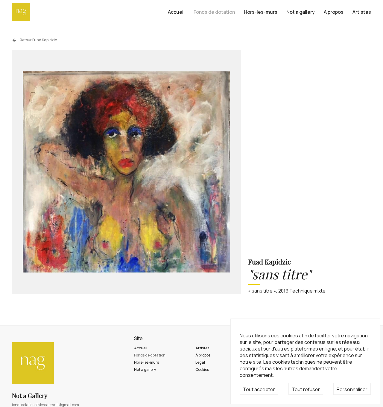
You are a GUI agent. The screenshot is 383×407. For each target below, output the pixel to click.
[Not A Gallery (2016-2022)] (21, 12)
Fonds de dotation (214, 12)
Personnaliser (352, 389)
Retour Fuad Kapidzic (38, 39)
